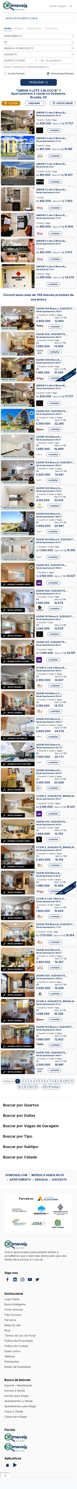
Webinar (9, 1356)
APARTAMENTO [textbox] (13, 36)
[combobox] (38, 36)
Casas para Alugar (15, 1416)
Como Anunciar (13, 1309)
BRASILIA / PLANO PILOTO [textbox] (18, 48)
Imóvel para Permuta (62, 73)
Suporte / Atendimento (18, 1385)
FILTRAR (13, 103)
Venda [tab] (7, 28)
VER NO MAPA (64, 103)
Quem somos (12, 1351)
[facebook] (7, 1279)
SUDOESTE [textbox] (10, 54)
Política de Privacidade (18, 1340)
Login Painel (11, 1299)
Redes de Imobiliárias (17, 1366)
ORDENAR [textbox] (34, 103)
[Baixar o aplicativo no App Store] (7, 1465)
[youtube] (30, 1279)
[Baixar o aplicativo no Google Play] (15, 1465)
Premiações (11, 1361)
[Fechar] (5, 1475)
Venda (53, 6)
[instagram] (22, 1279)
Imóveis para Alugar (16, 1395)
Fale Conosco (13, 1314)
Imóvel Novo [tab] (34, 28)
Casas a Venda (13, 1411)
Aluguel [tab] (19, 28)
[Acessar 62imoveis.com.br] (15, 1447)
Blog (7, 1330)
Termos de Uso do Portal (20, 1335)
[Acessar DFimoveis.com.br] (15, 1437)
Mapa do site (12, 1325)
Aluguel (62, 6)
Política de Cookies (16, 1346)
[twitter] (37, 1279)
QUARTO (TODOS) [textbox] (14, 60)
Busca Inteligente (15, 1304)
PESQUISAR (36, 82)
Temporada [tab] (51, 28)
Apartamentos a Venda (18, 1401)
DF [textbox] (5, 42)
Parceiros (10, 1319)
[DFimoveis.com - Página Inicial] (15, 6)
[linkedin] (15, 1279)
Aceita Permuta (16, 73)
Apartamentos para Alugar (20, 1406)
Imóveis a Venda (14, 1390)
